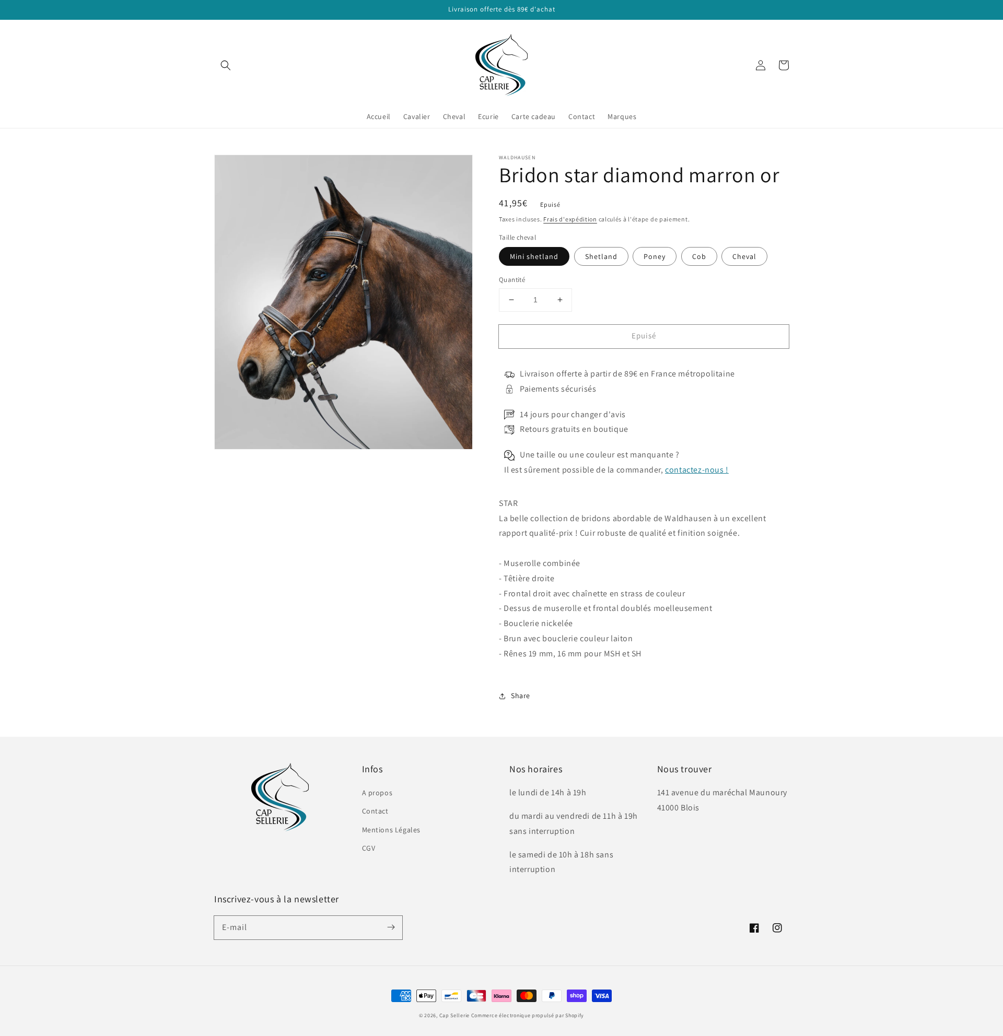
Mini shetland (534, 256)
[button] (225, 65)
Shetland (601, 256)
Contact (375, 811)
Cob (699, 256)
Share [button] (520, 695)
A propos (377, 792)
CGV (369, 848)
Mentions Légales (391, 829)
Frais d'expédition (570, 219)
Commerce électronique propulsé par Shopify (527, 1015)
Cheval (744, 256)
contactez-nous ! (697, 469)
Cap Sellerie (454, 1015)
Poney (655, 256)
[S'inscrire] (390, 927)
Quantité (512, 279)
